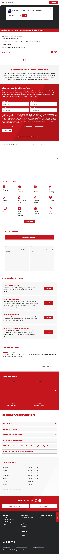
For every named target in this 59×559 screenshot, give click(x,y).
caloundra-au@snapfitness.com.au (14, 47)
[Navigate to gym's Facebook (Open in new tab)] (55, 52)
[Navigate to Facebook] (6, 542)
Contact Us (6, 52)
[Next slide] (55, 366)
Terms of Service (39, 126)
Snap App (6, 521)
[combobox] (14, 15)
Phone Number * (34, 108)
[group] (29, 359)
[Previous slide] (50, 366)
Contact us (31, 482)
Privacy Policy (14, 122)
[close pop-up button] (50, 9)
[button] (50, 249)
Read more (46, 79)
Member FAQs (7, 523)
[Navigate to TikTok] (14, 542)
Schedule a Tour (30, 60)
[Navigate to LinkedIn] (9, 542)
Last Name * (33, 101)
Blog (4, 525)
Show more (29, 222)
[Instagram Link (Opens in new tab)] (36, 501)
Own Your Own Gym (27, 517)
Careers (23, 527)
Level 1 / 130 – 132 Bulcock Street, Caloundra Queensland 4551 (21, 41)
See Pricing (7, 131)
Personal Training (8, 519)
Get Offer (49, 288)
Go (25, 16)
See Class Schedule (28, 237)
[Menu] (2, 2)
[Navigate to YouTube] (12, 542)
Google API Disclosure (38, 547)
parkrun (23, 535)
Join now (53, 2)
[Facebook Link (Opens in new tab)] (39, 501)
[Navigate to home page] (9, 3)
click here (39, 136)
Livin (22, 533)
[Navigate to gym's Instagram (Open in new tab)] (52, 52)
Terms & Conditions (21, 547)
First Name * (5, 101)
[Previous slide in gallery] (57, 159)
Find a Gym (6, 517)
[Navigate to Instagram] (4, 542)
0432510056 (7, 44)
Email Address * (6, 108)
